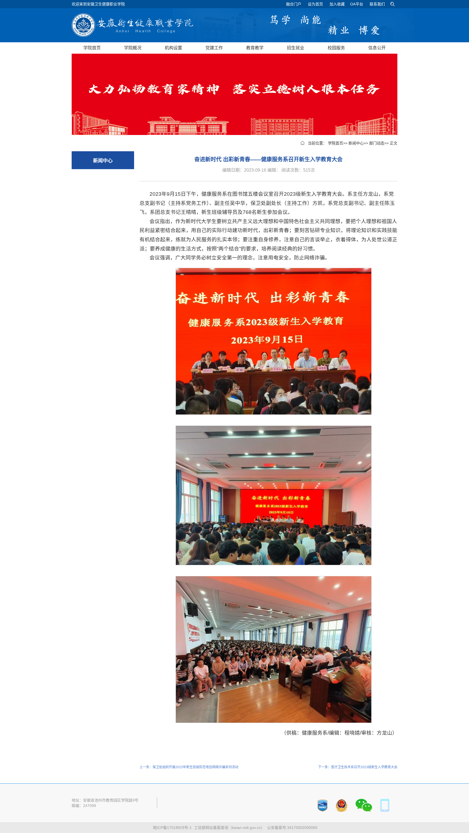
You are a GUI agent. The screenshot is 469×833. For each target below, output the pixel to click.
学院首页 (92, 48)
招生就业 (295, 48)
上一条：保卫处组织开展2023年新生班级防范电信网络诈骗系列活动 (189, 767)
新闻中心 (356, 143)
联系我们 (377, 4)
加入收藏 (337, 4)
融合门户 (293, 4)
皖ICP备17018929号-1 (172, 827)
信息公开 (377, 48)
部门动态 (376, 143)
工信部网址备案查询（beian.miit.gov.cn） (229, 827)
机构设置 (173, 48)
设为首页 (315, 4)
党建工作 (214, 48)
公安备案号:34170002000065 (292, 827)
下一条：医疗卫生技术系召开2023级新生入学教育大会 (357, 767)
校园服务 (336, 48)
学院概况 (132, 48)
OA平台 (356, 4)
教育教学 (255, 48)
